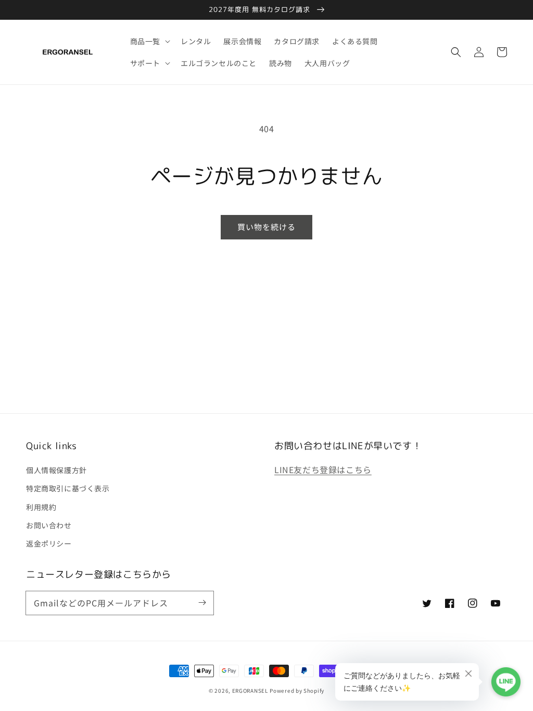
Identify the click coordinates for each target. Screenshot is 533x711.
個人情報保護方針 (56, 470)
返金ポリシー (49, 543)
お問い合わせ (49, 525)
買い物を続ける (266, 226)
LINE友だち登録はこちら (323, 469)
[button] (456, 52)
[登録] (202, 602)
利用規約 (41, 507)
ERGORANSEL (250, 690)
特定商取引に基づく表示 (68, 488)
